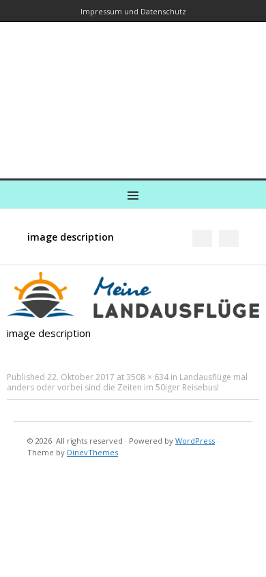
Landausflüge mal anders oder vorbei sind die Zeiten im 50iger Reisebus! (127, 382)
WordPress (195, 440)
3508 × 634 (147, 377)
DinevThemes (92, 452)
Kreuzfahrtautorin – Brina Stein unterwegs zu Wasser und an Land (130, 90)
